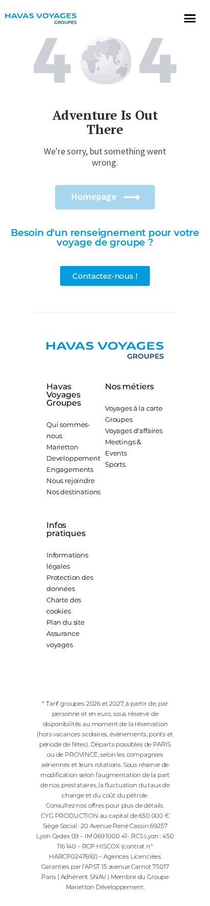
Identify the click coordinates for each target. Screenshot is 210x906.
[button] (189, 18)
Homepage (94, 196)
